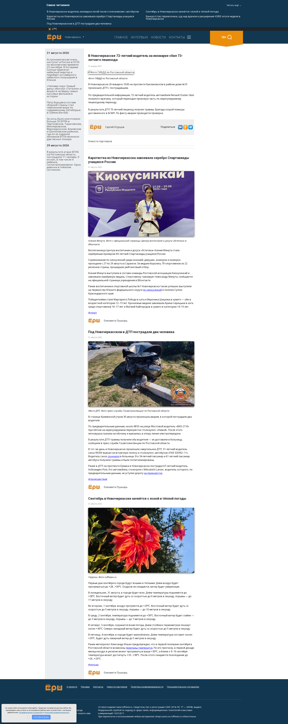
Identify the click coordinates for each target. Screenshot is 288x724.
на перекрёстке (153, 473)
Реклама (85, 686)
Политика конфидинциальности (147, 686)
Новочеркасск (73, 37)
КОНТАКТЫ (177, 37)
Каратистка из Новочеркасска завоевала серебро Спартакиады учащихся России (90, 17)
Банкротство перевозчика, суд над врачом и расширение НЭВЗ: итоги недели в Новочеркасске (193, 17)
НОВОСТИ (158, 37)
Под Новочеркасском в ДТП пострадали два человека (79, 23)
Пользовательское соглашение (183, 686)
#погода (93, 664)
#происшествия (97, 479)
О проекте (72, 686)
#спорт (92, 312)
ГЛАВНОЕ (121, 37)
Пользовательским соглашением (31, 712)
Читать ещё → (234, 5)
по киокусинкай (152, 290)
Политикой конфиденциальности (57, 712)
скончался (113, 456)
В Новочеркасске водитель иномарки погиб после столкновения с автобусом (93, 11)
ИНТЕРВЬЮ (139, 37)
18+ (223, 37)
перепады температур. (139, 647)
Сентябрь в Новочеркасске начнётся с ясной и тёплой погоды (182, 11)
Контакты (98, 686)
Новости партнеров (117, 686)
